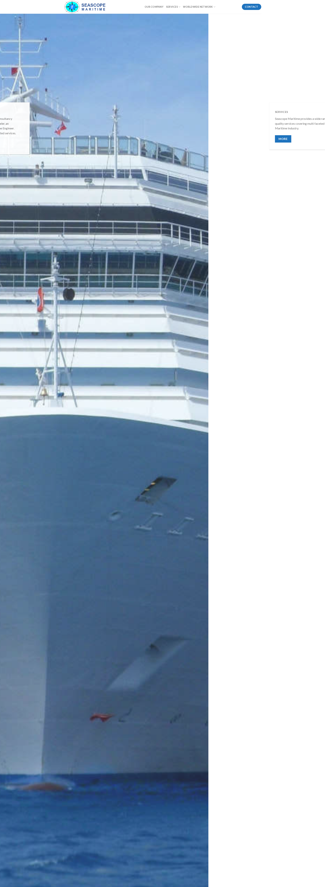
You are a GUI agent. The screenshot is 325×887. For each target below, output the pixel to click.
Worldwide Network (198, 6)
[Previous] (11, 457)
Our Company (154, 6)
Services (172, 6)
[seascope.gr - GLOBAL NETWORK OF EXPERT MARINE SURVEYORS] (101, 7)
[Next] (313, 457)
